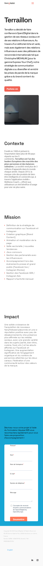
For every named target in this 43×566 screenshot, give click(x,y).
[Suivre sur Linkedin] (32, 560)
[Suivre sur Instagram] (37, 560)
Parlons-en (12, 89)
